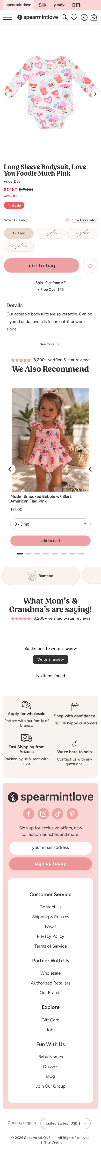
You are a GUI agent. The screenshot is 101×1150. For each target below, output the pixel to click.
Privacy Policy (50, 936)
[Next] (90, 469)
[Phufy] (59, 5)
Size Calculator (84, 220)
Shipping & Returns (50, 916)
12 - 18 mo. (22, 248)
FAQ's (50, 926)
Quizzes (50, 1066)
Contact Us (51, 906)
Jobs (50, 1029)
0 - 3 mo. (19, 233)
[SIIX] (43, 5)
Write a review (50, 659)
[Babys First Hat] (77, 5)
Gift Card (50, 1019)
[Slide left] (5, 94)
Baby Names (50, 1056)
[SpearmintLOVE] (18, 5)
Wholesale (50, 973)
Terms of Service (50, 946)
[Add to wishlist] (90, 266)
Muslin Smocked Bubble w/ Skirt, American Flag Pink (41, 499)
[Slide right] (95, 94)
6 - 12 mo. (86, 235)
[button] (66, 17)
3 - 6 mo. (54, 235)
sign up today (50, 863)
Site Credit (53, 1142)
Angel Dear (13, 181)
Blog (50, 1076)
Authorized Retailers (50, 983)
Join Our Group (50, 1086)
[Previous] (10, 469)
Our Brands (50, 992)
